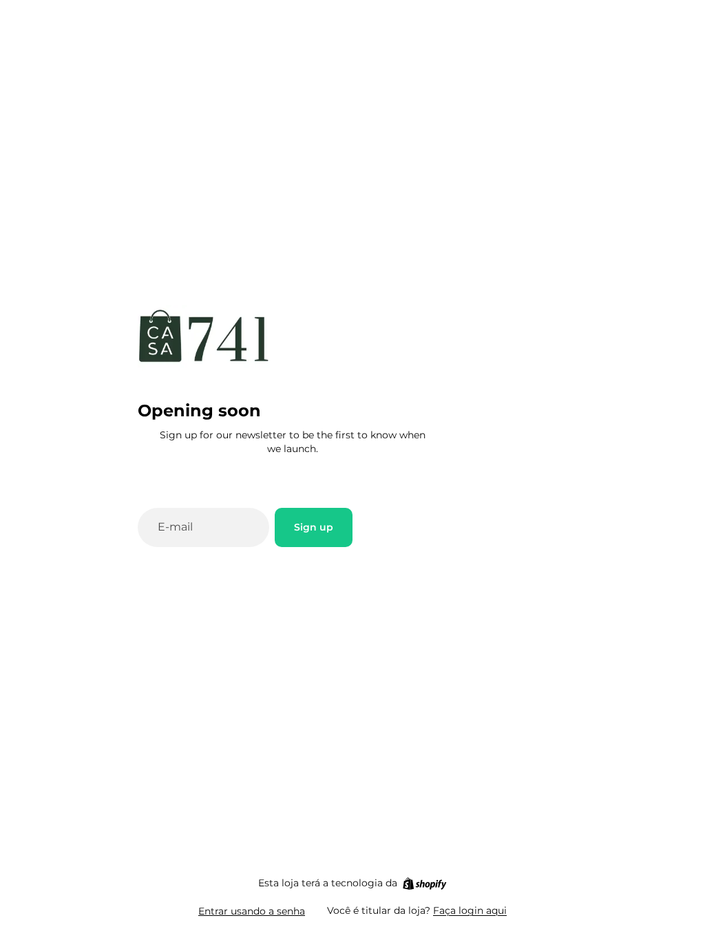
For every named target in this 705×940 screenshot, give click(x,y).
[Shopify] (424, 883)
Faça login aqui (470, 910)
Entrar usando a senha (251, 911)
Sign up (313, 527)
